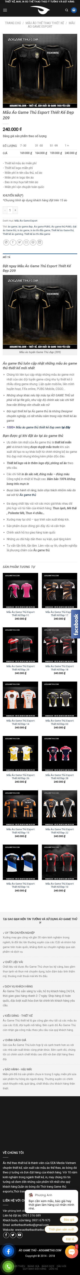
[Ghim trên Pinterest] (33, 242)
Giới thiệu (19, 1266)
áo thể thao (54, 1168)
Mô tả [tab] (6, 257)
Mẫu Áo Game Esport (51, 24)
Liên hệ (53, 1269)
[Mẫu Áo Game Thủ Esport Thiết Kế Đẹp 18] (59, 644)
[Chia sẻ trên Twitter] (20, 242)
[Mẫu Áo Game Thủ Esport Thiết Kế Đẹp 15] (20, 808)
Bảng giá (33, 1266)
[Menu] (5, 10)
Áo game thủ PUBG (61, 226)
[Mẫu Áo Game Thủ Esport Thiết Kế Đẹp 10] (59, 862)
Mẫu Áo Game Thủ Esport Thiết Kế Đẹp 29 (21, 668)
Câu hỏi (61, 1266)
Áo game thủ (28, 495)
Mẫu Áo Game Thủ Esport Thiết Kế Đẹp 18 (60, 668)
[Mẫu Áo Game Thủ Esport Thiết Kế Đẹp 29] (20, 644)
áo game (12, 226)
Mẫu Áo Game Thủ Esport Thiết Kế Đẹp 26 (21, 777)
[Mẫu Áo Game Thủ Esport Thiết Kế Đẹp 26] (20, 753)
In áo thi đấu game (40, 230)
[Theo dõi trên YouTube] (20, 1235)
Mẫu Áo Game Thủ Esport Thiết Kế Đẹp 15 (21, 831)
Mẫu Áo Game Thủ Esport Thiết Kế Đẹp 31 (21, 613)
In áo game (23, 230)
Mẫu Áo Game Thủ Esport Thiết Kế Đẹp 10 (60, 885)
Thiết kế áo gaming (13, 234)
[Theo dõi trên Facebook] (6, 1235)
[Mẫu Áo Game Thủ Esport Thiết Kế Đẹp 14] (20, 699)
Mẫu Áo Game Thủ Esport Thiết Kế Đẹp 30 (60, 722)
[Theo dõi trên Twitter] (13, 1235)
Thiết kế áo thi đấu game (37, 234)
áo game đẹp (25, 226)
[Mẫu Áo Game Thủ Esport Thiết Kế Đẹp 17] (59, 590)
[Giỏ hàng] (74, 10)
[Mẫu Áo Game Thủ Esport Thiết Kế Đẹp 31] (20, 590)
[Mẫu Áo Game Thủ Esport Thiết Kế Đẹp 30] (59, 699)
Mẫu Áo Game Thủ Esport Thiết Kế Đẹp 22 (60, 831)
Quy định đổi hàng (34, 1269)
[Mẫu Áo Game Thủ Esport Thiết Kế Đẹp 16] (20, 862)
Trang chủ (13, 23)
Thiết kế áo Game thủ (62, 230)
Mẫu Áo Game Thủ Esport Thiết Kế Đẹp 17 (60, 613)
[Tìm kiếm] (66, 10)
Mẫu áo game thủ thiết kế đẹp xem (43, 427)
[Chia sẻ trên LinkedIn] (40, 242)
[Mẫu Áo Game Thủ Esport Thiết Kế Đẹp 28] (59, 753)
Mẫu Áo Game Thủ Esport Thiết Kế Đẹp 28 (60, 777)
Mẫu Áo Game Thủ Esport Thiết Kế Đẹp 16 (21, 885)
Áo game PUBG (42, 226)
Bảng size (48, 1266)
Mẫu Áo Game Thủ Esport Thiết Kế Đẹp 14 (21, 722)
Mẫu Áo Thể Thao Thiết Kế (44, 23)
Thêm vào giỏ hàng (39, 210)
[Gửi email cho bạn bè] (26, 242)
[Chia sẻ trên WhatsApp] (6, 242)
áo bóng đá (69, 1168)
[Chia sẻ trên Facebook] (13, 242)
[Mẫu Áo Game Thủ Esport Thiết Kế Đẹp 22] (59, 808)
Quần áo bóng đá (29, 1186)
